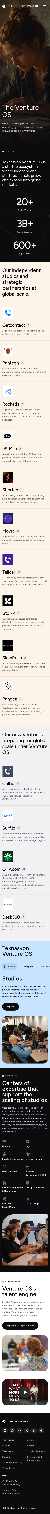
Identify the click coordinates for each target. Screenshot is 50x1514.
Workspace (7, 1451)
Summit (6, 1457)
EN (36, 6)
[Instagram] (12, 1430)
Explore (10, 1006)
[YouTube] (19, 1430)
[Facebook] (41, 1430)
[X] (27, 1430)
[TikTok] (34, 1430)
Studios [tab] (11, 966)
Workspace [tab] (27, 966)
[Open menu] (44, 6)
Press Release (9, 1468)
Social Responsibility (12, 1462)
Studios (6, 1445)
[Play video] (25, 1392)
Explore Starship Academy (20, 1325)
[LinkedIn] (5, 1430)
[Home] (16, 6)
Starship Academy (36, 1451)
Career (30, 1445)
